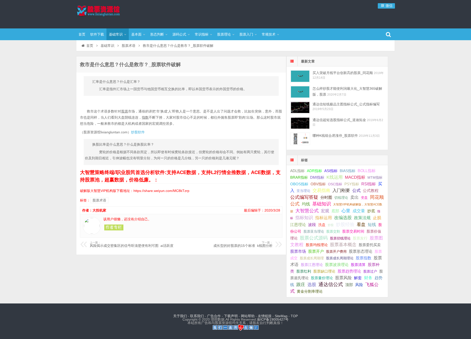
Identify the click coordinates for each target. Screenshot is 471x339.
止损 (377, 217)
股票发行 (360, 238)
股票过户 (370, 271)
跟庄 (300, 284)
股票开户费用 (336, 251)
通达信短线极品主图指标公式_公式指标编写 (346, 104)
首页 (81, 34)
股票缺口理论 (324, 271)
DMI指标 (317, 177)
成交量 (359, 210)
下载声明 (231, 316)
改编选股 (343, 217)
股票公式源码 (314, 237)
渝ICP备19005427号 (272, 319)
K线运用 (335, 177)
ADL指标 (297, 171)
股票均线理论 (317, 245)
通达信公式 (330, 284)
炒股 (331, 225)
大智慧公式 (307, 210)
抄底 (371, 211)
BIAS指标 (347, 171)
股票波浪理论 (337, 265)
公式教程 (371, 190)
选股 (311, 284)
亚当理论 (303, 191)
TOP (294, 316)
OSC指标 (335, 184)
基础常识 (116, 34)
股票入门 (246, 34)
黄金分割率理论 (310, 291)
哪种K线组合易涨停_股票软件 (335, 136)
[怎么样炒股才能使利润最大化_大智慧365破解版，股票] (300, 92)
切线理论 (341, 198)
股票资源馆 (108, 13)
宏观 (325, 210)
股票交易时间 (353, 231)
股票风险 (343, 278)
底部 (335, 211)
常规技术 (268, 34)
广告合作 (214, 316)
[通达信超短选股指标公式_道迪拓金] (300, 123)
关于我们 (180, 316)
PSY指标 (351, 184)
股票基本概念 (343, 244)
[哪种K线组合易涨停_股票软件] (300, 139)
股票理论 (224, 34)
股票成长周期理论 (339, 258)
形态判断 (157, 34)
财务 (368, 277)
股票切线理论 (340, 238)
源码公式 (179, 34)
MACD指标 (355, 177)
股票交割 (333, 231)
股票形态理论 (360, 251)
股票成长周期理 (312, 258)
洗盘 (322, 225)
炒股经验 (345, 224)
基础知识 (321, 203)
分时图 (326, 197)
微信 (388, 6)
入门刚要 (341, 190)
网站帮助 (248, 316)
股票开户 (316, 251)
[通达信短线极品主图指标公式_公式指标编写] (300, 107)
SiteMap (281, 316)
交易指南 (321, 190)
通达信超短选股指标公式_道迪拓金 (339, 120)
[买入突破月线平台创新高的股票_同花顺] (300, 76)
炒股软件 (138, 132)
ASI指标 (331, 171)
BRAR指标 (299, 177)
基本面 (136, 34)
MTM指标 (374, 177)
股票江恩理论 (312, 265)
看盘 (361, 224)
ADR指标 (314, 171)
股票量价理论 (322, 278)
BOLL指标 (367, 171)
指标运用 (323, 217)
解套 (358, 278)
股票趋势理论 (349, 271)
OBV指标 (318, 184)
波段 (312, 224)
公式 (356, 190)
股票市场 (298, 251)
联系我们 (197, 316)
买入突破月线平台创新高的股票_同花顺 (343, 73)
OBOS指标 (299, 184)
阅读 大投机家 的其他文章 (113, 227)
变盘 (364, 198)
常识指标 (202, 34)
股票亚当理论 (313, 231)
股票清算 (358, 265)
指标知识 (304, 217)
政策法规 (362, 217)
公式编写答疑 (304, 197)
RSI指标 (368, 184)
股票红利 (303, 271)
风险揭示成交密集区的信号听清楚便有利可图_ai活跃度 (131, 244)
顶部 (349, 285)
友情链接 (265, 316)
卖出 (354, 197)
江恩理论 (298, 225)
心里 (345, 210)
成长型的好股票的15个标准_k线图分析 (243, 244)
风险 (359, 284)
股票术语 (128, 46)
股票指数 (363, 258)
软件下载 (97, 34)
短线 (372, 224)
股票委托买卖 (370, 245)
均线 (306, 204)
